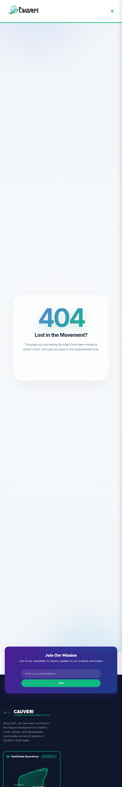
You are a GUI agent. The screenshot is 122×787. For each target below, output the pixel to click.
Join (61, 683)
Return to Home (63, 362)
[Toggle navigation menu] (112, 11)
